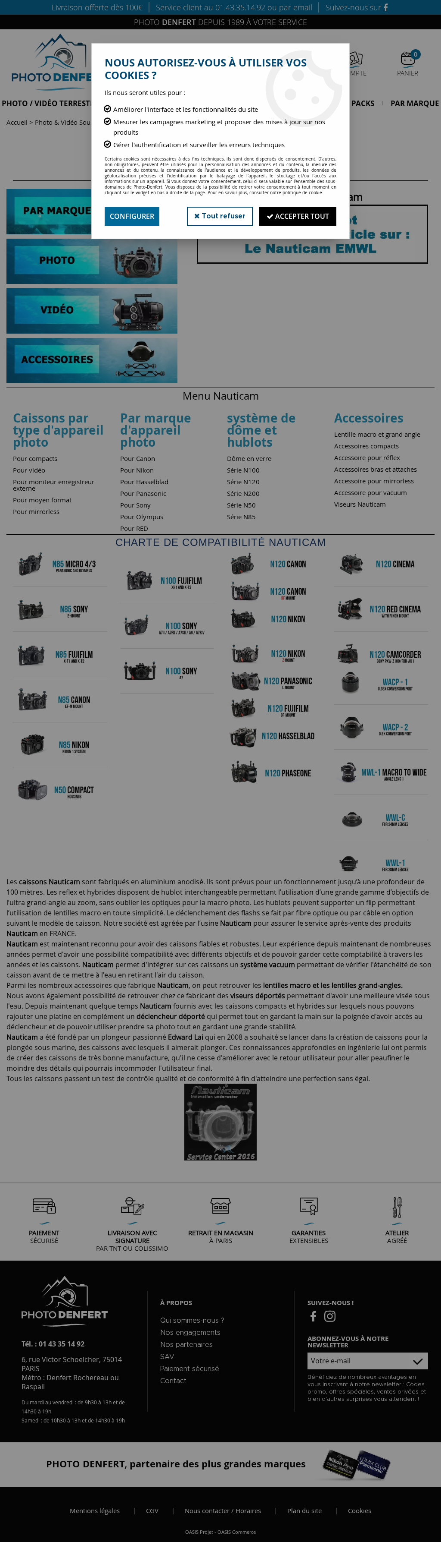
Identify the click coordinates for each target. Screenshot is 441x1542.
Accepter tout (301, 216)
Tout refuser (222, 216)
